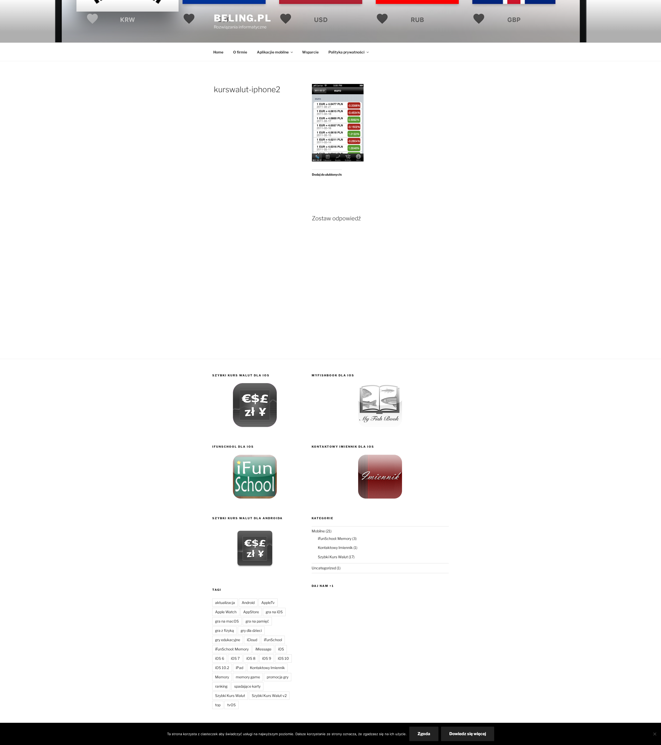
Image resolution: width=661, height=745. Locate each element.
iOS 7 (235, 658)
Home (218, 52)
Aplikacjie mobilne (273, 52)
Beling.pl (243, 18)
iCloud (252, 640)
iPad (239, 667)
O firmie (240, 52)
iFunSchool (273, 640)
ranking (221, 686)
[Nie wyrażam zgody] (654, 733)
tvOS (231, 705)
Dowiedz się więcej (467, 733)
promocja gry (277, 677)
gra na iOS (274, 612)
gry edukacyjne (227, 640)
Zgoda (424, 733)
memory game (248, 677)
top (218, 705)
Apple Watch (226, 612)
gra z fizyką (224, 630)
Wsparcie (310, 52)
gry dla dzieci (251, 630)
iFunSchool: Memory (232, 649)
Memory (222, 677)
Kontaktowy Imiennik (267, 667)
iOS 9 (266, 658)
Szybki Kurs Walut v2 (269, 695)
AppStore (251, 612)
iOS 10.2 (222, 667)
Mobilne (318, 531)
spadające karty (247, 686)
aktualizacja (225, 602)
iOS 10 (283, 658)
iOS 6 (219, 658)
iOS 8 (250, 658)
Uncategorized (324, 568)
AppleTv (268, 602)
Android (248, 602)
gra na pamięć (257, 621)
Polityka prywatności (346, 52)
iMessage (263, 649)
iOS (281, 649)
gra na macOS (227, 621)
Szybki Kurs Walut (230, 695)
